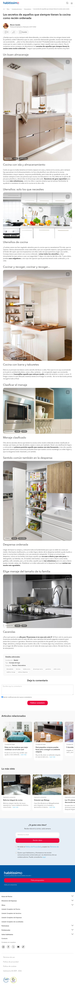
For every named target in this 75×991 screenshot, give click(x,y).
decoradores (9, 669)
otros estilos (22, 538)
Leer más (23, 754)
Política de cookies (9, 966)
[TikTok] (23, 947)
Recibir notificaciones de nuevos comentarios (17, 697)
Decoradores (27, 9)
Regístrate (5, 930)
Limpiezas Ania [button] (9, 625)
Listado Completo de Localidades (12, 922)
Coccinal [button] (7, 358)
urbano (24, 625)
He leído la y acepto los (38, 848)
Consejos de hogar (17, 9)
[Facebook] (8, 947)
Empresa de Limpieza (8, 905)
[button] (37, 896)
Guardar (24, 32)
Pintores (4, 915)
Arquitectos (5, 921)
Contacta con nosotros (9, 942)
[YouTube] (18, 947)
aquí (44, 857)
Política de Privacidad (33, 847)
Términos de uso (9, 957)
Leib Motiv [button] (8, 158)
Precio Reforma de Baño (9, 899)
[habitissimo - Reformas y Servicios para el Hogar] (9, 3)
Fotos (3, 911)
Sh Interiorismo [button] (9, 431)
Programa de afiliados (8, 941)
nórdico (14, 235)
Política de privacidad (10, 962)
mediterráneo (23, 158)
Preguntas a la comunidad (10, 909)
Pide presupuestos (37, 988)
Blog (8, 9)
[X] (13, 947)
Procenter (5, 913)
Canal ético (5, 939)
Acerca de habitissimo (8, 937)
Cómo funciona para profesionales (12, 932)
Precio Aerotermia (7, 901)
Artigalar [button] (7, 538)
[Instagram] (3, 947)
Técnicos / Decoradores (19, 665)
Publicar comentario (37, 703)
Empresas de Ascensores (9, 903)
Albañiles (4, 919)
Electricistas (5, 917)
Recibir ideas (37, 840)
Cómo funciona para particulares (12, 928)
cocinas (15, 158)
